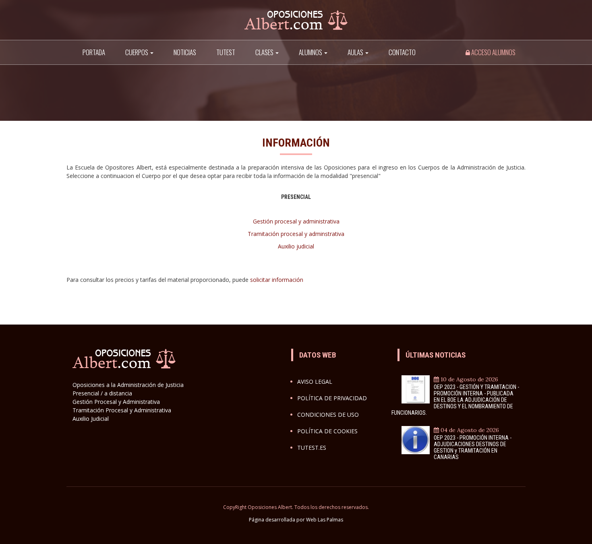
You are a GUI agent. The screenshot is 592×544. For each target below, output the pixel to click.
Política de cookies (327, 431)
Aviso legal (314, 381)
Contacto (402, 52)
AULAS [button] (356, 52)
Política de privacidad (332, 398)
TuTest (225, 52)
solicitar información (276, 279)
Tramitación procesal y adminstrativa (296, 234)
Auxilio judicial (296, 246)
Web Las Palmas (324, 519)
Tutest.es (311, 447)
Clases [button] (265, 52)
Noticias (185, 52)
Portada (94, 52)
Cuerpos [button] (137, 52)
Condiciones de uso (328, 414)
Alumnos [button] (311, 52)
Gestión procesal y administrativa (296, 221)
